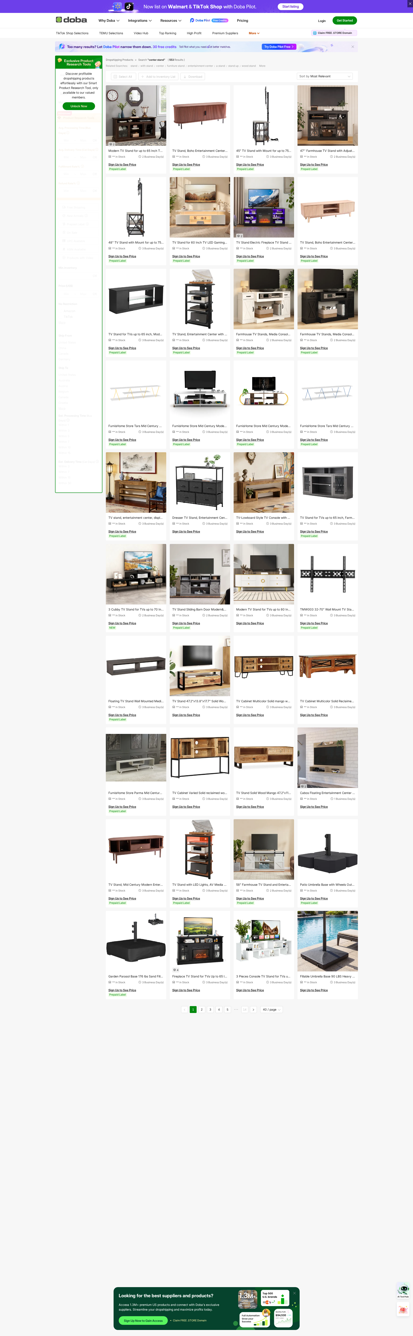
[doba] (72, 20)
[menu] (163, 33)
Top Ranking (167, 33)
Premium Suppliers (225, 33)
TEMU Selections (111, 33)
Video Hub (141, 33)
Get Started (345, 20)
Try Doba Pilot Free (277, 46)
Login (322, 20)
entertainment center (200, 65)
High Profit (194, 33)
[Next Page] (253, 1009)
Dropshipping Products (119, 59)
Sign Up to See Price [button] (122, 164)
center (160, 65)
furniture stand (176, 65)
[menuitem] (72, 33)
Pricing (242, 20)
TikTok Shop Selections (72, 33)
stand (134, 65)
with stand (146, 65)
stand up (233, 65)
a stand (220, 65)
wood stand (249, 65)
